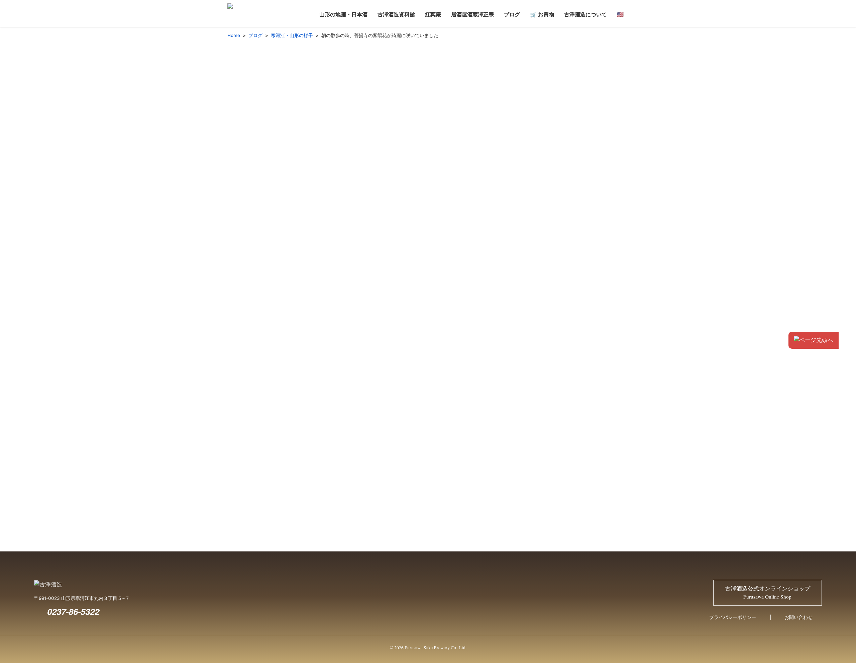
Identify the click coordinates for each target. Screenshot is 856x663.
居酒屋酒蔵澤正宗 (472, 14)
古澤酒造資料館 (396, 14)
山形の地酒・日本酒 (343, 14)
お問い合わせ (798, 617)
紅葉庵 (433, 14)
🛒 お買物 (542, 14)
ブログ (512, 14)
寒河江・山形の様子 (292, 35)
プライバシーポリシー (732, 617)
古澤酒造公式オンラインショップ (767, 592)
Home (233, 35)
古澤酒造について (585, 14)
